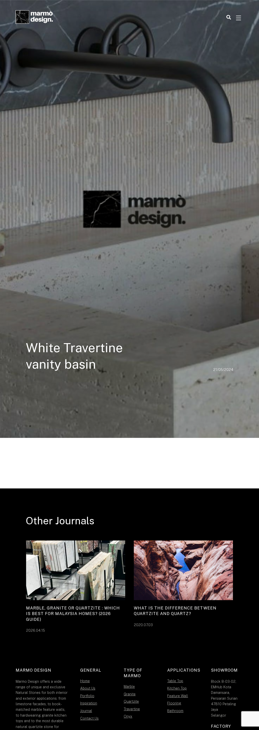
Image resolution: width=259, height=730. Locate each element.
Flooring (174, 703)
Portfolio (87, 696)
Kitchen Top (177, 688)
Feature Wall (177, 696)
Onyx (128, 716)
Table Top (175, 681)
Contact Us (89, 718)
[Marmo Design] (34, 17)
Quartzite (131, 701)
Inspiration (88, 703)
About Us (87, 688)
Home (85, 681)
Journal (86, 711)
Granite (130, 694)
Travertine (132, 709)
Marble (129, 687)
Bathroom (175, 711)
